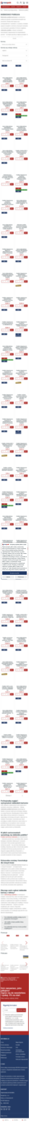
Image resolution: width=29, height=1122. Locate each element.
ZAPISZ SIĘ (21, 1010)
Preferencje (21, 577)
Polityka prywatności (8, 1028)
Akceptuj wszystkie (14, 573)
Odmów (8, 577)
